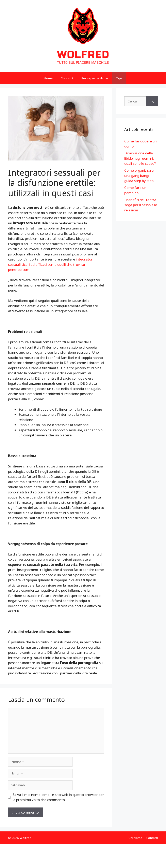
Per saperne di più (94, 78)
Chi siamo (135, 838)
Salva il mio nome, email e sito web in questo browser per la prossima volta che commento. (58, 797)
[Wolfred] (83, 35)
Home (48, 78)
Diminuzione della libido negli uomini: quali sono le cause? (140, 158)
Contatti (152, 838)
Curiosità (67, 78)
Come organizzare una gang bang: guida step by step (139, 175)
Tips (119, 78)
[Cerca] (152, 101)
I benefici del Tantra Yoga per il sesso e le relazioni (140, 204)
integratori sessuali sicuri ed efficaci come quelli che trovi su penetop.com (50, 264)
